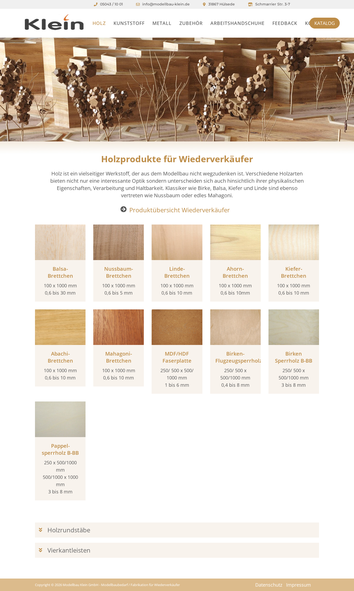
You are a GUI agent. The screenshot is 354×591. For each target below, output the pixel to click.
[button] (177, 530)
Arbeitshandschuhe (237, 23)
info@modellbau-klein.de (166, 4)
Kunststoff (129, 23)
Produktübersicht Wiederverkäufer (179, 210)
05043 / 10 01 (111, 4)
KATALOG (324, 23)
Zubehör (191, 23)
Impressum (298, 585)
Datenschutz (268, 585)
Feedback (284, 23)
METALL (162, 23)
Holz (99, 23)
